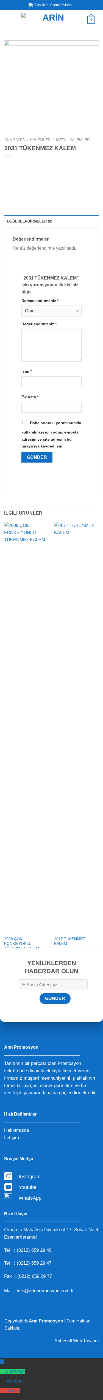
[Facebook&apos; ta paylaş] (19, 179)
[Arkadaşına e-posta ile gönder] (39, 179)
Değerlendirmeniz (39, 324)
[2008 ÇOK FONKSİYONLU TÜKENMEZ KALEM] (26, 727)
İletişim (11, 1137)
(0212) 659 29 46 (34, 1250)
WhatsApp (14, 1371)
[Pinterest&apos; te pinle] (49, 179)
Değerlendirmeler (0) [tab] (29, 221)
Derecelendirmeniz (40, 300)
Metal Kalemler (73, 140)
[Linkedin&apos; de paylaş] (58, 179)
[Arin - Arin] (50, 20)
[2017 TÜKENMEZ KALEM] (76, 727)
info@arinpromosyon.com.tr (45, 1290)
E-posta (29, 397)
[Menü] (11, 19)
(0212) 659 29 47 (34, 1263)
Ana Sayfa (14, 140)
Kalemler (40, 140)
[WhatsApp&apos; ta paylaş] (9, 179)
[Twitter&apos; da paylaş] (29, 179)
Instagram (14, 1381)
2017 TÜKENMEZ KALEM (69, 941)
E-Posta (12, 1390)
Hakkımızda (16, 1130)
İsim (26, 371)
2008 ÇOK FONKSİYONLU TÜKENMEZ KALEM (21, 944)
